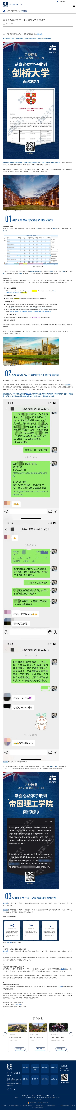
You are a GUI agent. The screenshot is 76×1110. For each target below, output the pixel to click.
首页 (8, 11)
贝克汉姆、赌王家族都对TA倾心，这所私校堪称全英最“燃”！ (59, 1037)
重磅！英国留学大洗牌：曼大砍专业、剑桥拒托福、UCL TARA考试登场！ (17, 1037)
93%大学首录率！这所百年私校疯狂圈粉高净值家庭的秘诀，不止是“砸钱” (38, 1037)
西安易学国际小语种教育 (40, 1105)
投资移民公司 (17, 1105)
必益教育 (39, 34)
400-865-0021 (62, 2)
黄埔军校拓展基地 (68, 1105)
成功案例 (45, 1068)
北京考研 (61, 1105)
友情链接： (4, 1105)
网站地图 (41, 1107)
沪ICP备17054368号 (55, 1097)
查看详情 (19, 1049)
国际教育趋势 (15, 11)
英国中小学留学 (35, 1069)
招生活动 (54, 1068)
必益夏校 (26, 1079)
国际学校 (45, 1079)
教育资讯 (24, 11)
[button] (71, 1034)
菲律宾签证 (10, 1105)
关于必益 (54, 1079)
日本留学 (49, 1105)
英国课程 (26, 1068)
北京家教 (30, 1105)
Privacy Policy (38, 1099)
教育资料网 (24, 1105)
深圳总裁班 (55, 1105)
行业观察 (35, 1079)
